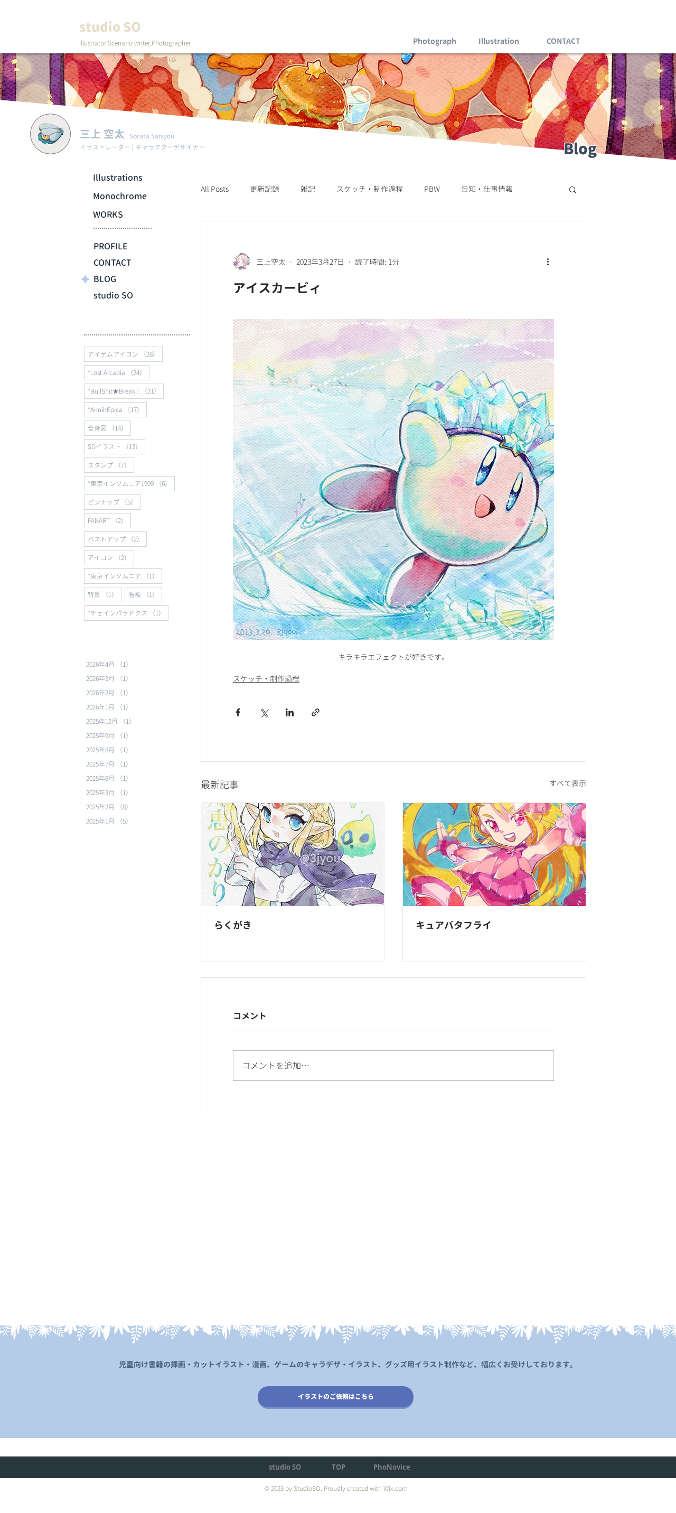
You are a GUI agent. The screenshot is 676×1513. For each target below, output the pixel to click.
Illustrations (118, 177)
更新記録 (264, 189)
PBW (432, 189)
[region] (434, 31)
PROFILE (110, 246)
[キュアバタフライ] (494, 854)
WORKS (108, 214)
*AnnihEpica (117, 409)
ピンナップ (114, 502)
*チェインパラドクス (128, 613)
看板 (145, 594)
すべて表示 (567, 783)
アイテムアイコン (125, 354)
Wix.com (395, 1488)
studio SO (113, 295)
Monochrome (120, 196)
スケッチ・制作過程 (369, 189)
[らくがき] (292, 854)
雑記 (308, 189)
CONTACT (112, 262)
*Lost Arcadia (118, 372)
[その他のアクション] (547, 261)
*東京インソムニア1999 (131, 483)
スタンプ (111, 465)
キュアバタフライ (454, 925)
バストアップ (117, 539)
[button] (573, 189)
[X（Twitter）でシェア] (264, 712)
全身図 (109, 428)
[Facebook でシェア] (238, 712)
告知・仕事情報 (487, 189)
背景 (104, 594)
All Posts (215, 189)
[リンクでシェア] (316, 712)
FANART (109, 520)
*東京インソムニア (125, 576)
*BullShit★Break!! (126, 391)
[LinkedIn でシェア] (290, 712)
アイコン (111, 557)
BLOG (104, 279)
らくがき (233, 925)
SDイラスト (116, 446)
